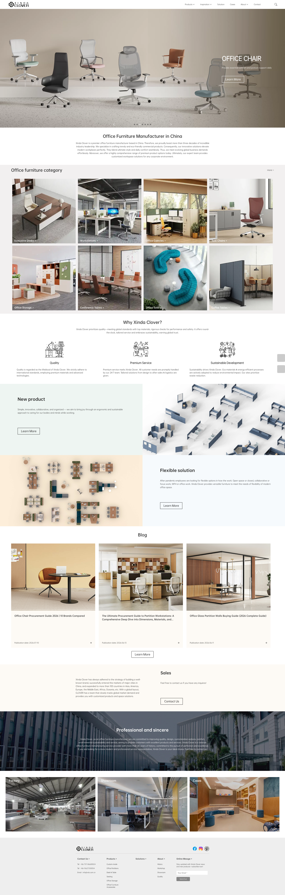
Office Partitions (112, 868)
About (244, 4)
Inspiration (206, 4)
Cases (232, 4)
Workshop (161, 868)
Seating (109, 877)
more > (270, 170)
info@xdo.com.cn (89, 872)
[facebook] (194, 848)
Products (190, 4)
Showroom (108, 780)
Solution (220, 4)
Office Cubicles (156, 240)
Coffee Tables (221, 307)
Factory (14, 780)
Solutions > (141, 859)
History (160, 864)
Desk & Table (111, 872)
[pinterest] (206, 848)
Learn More (230, 79)
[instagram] (200, 848)
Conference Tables (92, 307)
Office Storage (24, 307)
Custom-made (112, 864)
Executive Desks (25, 240)
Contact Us (171, 701)
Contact (257, 4)
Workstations (89, 240)
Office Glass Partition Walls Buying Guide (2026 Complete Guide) (228, 615)
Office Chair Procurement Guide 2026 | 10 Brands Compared (49, 615)
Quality (160, 877)
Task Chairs (219, 240)
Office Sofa (153, 307)
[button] (134, 124)
